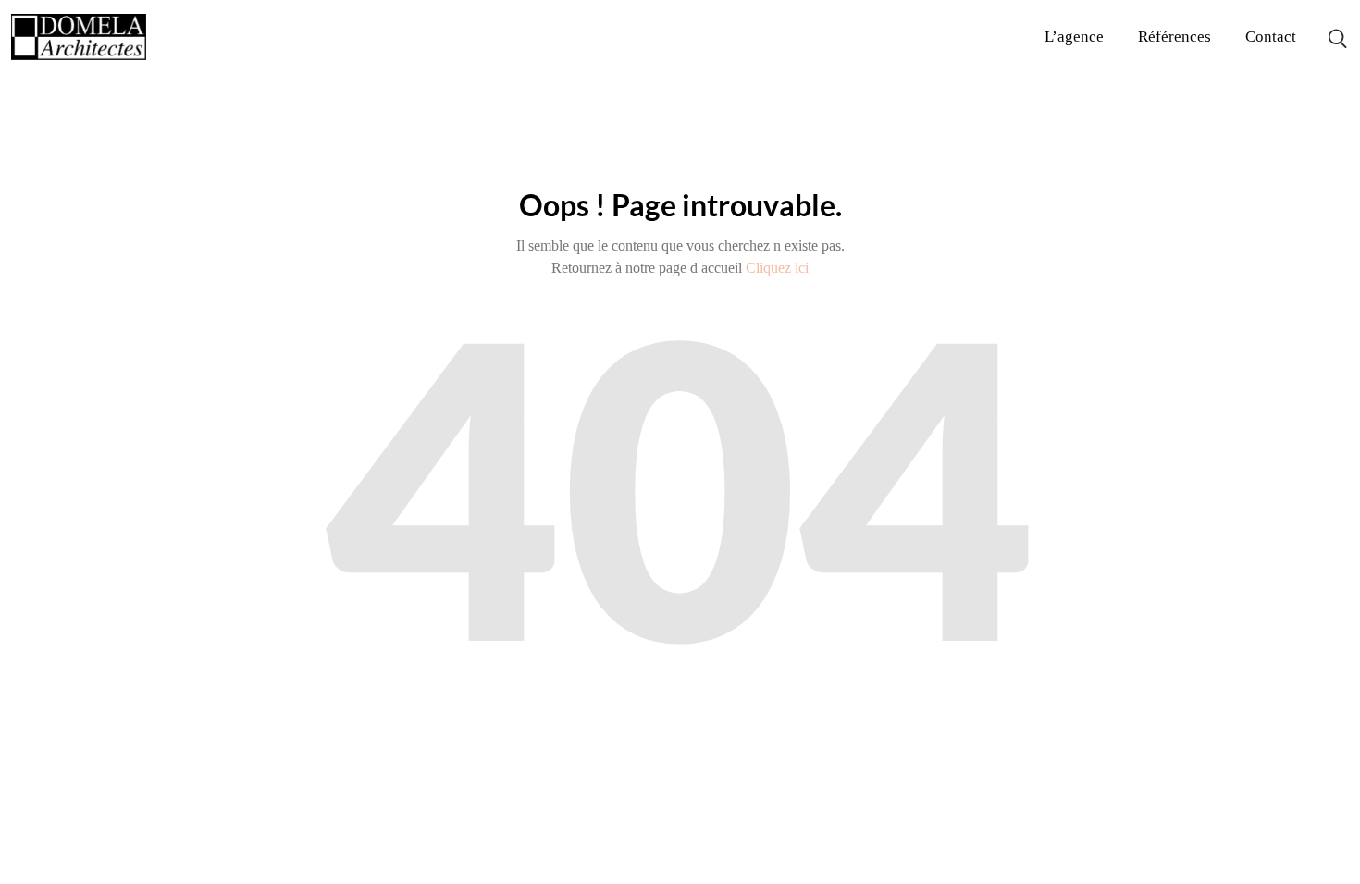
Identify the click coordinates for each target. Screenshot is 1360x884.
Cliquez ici (777, 268)
